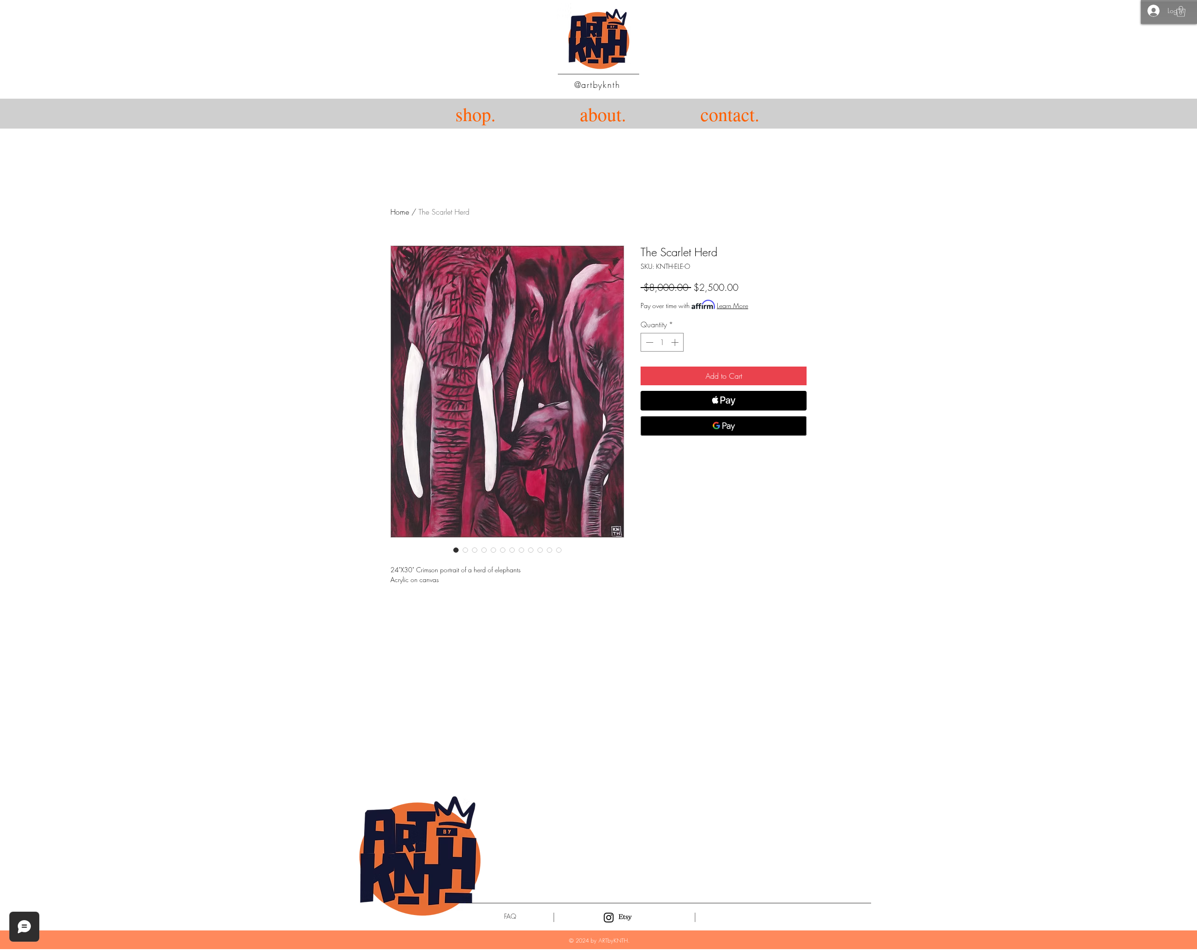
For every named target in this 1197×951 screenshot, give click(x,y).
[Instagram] (608, 917)
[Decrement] (648, 342)
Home (399, 212)
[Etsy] (625, 917)
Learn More (732, 305)
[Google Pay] (724, 426)
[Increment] (675, 342)
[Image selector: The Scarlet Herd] (456, 550)
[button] (1180, 11)
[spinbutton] (662, 342)
